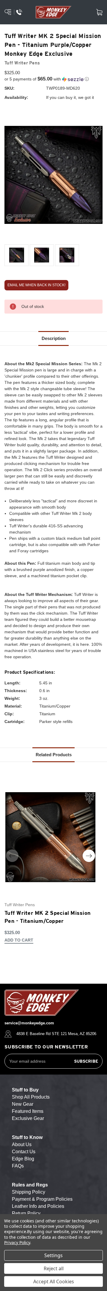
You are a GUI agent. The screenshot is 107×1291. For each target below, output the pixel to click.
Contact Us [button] (23, 1151)
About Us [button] (22, 1144)
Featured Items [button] (27, 1111)
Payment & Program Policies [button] (42, 1199)
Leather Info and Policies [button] (38, 1206)
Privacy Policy (17, 1242)
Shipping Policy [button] (28, 1192)
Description (54, 338)
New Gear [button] (22, 1104)
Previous (12, 855)
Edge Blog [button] (23, 1158)
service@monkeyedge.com (29, 1023)
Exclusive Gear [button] (28, 1118)
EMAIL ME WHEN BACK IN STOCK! (36, 285)
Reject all (54, 1268)
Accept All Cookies (53, 1281)
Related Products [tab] (54, 754)
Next (89, 855)
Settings (53, 1255)
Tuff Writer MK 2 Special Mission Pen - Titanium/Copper (47, 917)
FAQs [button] (18, 1165)
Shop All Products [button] (31, 1096)
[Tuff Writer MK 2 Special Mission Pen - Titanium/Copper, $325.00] (50, 837)
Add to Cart (18, 940)
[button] (53, 79)
